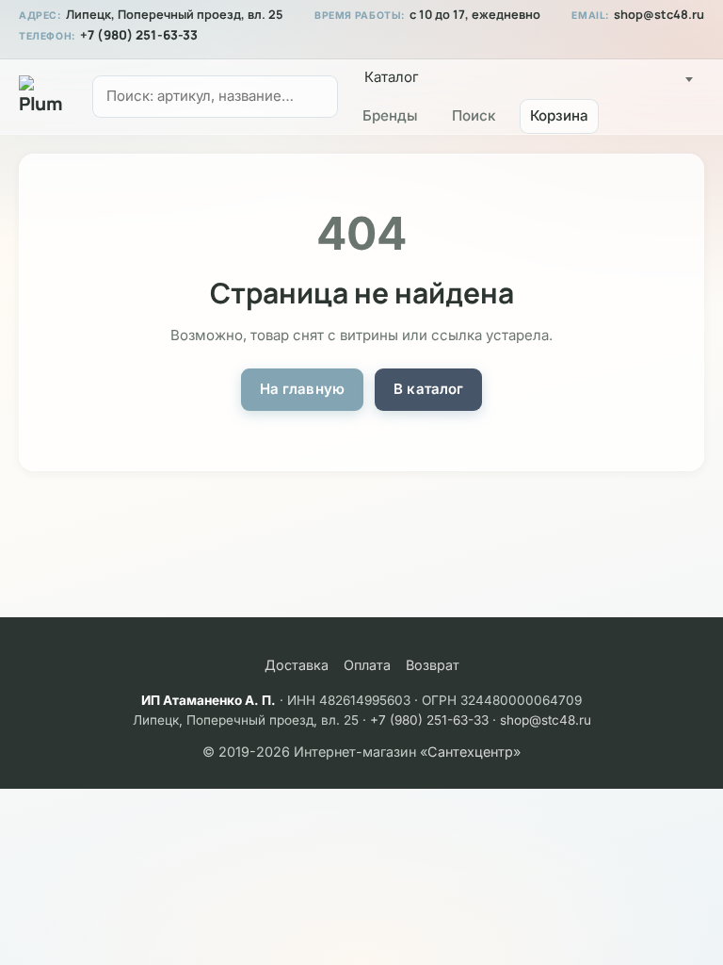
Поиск (473, 115)
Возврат (432, 665)
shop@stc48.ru (659, 15)
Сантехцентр (470, 752)
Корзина (559, 115)
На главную (302, 389)
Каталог (391, 77)
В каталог (428, 389)
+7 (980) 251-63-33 (139, 34)
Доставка (297, 665)
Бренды (390, 115)
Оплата (367, 665)
